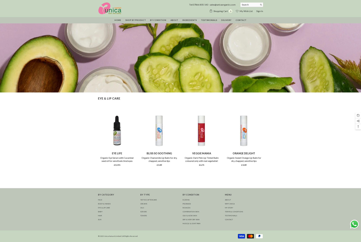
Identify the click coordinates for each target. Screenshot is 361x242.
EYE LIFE (117, 153)
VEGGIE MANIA (201, 153)
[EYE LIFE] (117, 131)
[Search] (251, 5)
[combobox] (249, 5)
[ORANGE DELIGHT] (244, 131)
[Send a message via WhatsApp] (354, 224)
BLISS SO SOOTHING (159, 153)
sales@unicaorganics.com (222, 4)
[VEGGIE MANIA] (202, 131)
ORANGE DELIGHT (244, 153)
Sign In (259, 11)
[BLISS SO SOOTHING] (159, 131)
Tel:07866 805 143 (199, 4)
